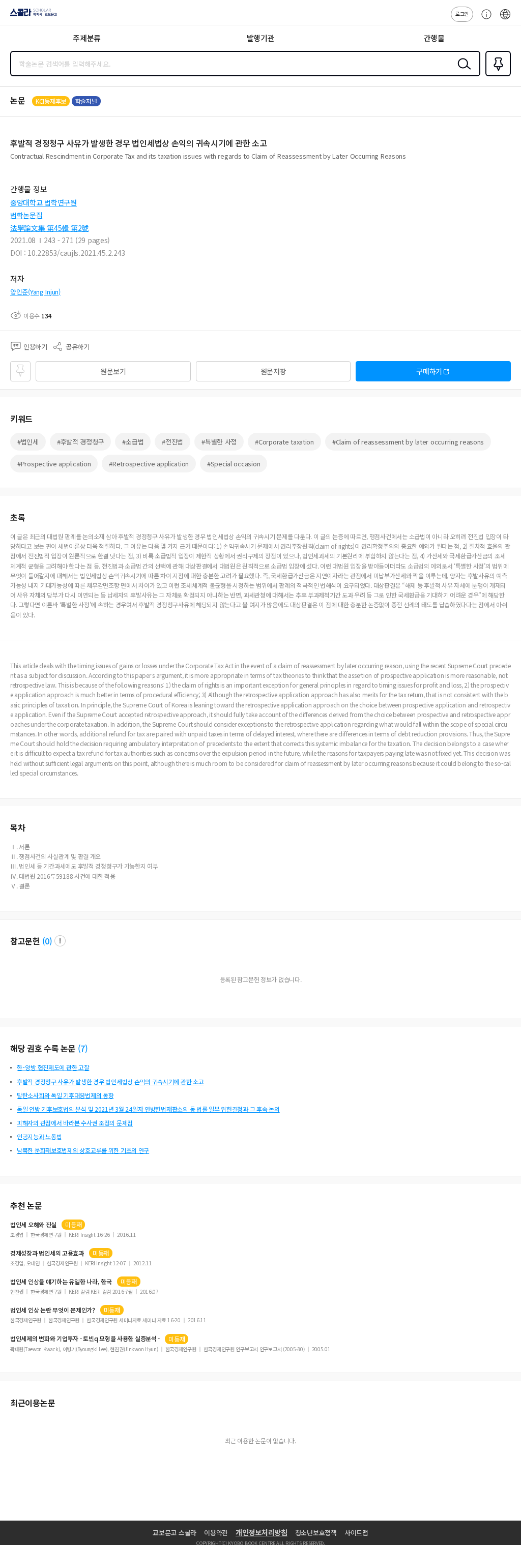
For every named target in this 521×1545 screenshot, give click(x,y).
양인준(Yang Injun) (35, 291)
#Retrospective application (149, 463)
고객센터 (484, 19)
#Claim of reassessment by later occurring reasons (408, 442)
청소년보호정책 (316, 1532)
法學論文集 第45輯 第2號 (49, 228)
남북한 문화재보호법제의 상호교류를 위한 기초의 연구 (83, 1150)
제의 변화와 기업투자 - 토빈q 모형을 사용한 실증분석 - (85, 1338)
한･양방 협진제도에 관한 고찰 (53, 1067)
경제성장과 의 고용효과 (47, 1253)
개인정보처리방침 (261, 1532)
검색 (462, 71)
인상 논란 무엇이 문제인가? (52, 1310)
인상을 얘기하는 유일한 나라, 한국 (61, 1281)
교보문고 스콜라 (174, 1532)
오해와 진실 (33, 1225)
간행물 (434, 38)
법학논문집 (26, 215)
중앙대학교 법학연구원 (43, 202)
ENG (505, 19)
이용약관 (216, 1532)
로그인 (462, 13)
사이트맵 (356, 1532)
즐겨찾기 (496, 75)
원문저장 (273, 371)
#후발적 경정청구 (80, 442)
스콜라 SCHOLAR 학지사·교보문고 (31, 15)
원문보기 (113, 371)
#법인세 (28, 442)
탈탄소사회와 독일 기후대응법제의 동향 (65, 1095)
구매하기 (429, 371)
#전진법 (172, 442)
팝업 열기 (60, 940)
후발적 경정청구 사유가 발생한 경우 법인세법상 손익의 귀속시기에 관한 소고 (110, 1081)
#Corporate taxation (284, 442)
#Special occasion (233, 463)
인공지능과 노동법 (39, 1136)
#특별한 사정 (219, 442)
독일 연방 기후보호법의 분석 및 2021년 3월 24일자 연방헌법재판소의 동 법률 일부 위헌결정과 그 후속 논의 (148, 1109)
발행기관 (261, 38)
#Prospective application (54, 463)
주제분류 (87, 38)
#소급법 (132, 442)
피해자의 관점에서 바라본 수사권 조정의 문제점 (75, 1122)
